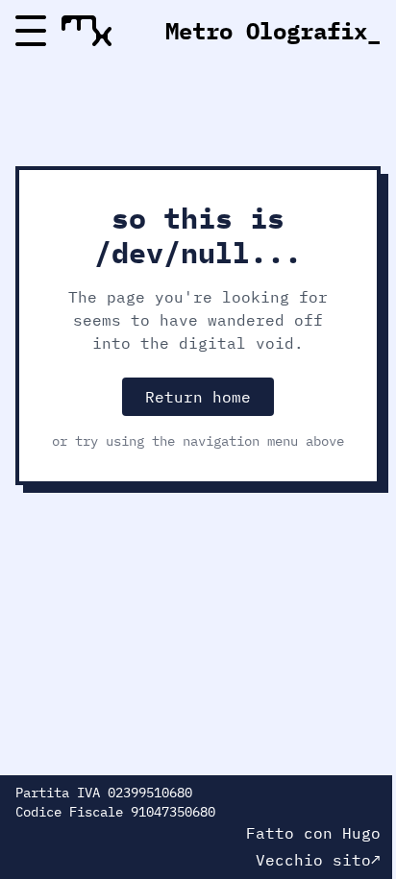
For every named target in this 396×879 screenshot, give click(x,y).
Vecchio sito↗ (318, 859)
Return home (198, 396)
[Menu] (30, 30)
